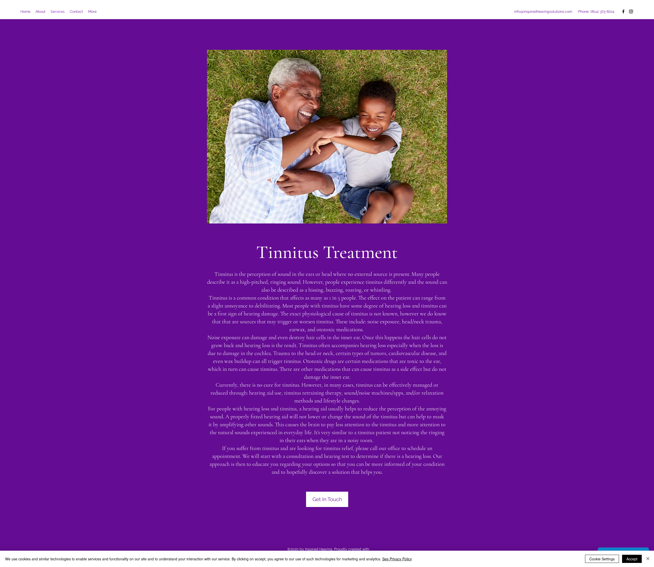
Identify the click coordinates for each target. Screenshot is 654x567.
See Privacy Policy (397, 558)
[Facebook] (623, 11)
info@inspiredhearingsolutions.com (543, 11)
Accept (631, 558)
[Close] (648, 559)
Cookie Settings (602, 558)
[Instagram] (631, 11)
